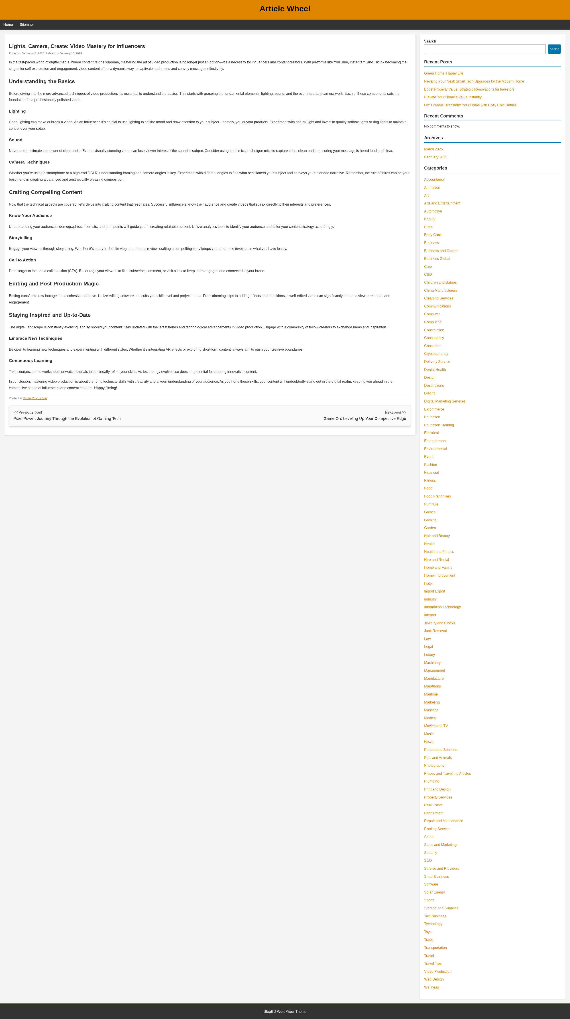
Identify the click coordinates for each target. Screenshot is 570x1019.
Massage (431, 710)
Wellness (431, 987)
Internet (430, 615)
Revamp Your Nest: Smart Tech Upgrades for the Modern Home (474, 81)
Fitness (430, 480)
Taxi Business (435, 916)
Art (426, 195)
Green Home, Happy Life (443, 73)
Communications (437, 306)
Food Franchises (437, 496)
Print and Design (437, 789)
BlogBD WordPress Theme (285, 1011)
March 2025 (433, 149)
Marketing (432, 702)
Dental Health (435, 370)
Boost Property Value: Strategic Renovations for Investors (469, 89)
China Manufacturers (440, 290)
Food (428, 488)
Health (429, 544)
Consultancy (434, 338)
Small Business (436, 876)
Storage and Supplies (441, 908)
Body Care (432, 235)
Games (430, 512)
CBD (428, 274)
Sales (428, 837)
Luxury (429, 655)
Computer (432, 314)
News (428, 742)
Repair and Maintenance (443, 821)
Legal (428, 647)
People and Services (440, 750)
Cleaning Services (438, 298)
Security (430, 853)
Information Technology (442, 607)
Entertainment (435, 441)
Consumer (432, 346)
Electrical (431, 433)
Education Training (439, 425)
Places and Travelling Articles (447, 773)
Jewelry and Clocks (439, 623)
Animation (432, 187)
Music (429, 734)
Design (430, 377)
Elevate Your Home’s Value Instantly (453, 97)
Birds (428, 227)
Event (428, 457)
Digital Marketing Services (445, 401)
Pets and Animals (438, 758)
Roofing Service (437, 829)
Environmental (435, 449)
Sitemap (26, 24)
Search (430, 41)
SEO (428, 860)
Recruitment (433, 813)
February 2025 (435, 157)
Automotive (433, 211)
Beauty (429, 219)
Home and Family (438, 567)
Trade (428, 940)
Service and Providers (441, 868)
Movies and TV (436, 726)
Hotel (428, 583)
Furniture (431, 504)
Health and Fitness (439, 552)
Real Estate (433, 805)
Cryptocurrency (436, 354)
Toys (428, 932)
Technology (433, 924)
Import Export (434, 591)
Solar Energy (434, 892)
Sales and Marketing (440, 845)
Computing (433, 322)
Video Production (35, 398)
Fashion (430, 465)
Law (427, 639)
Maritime (431, 694)
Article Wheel (285, 8)
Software (431, 884)
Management (434, 670)
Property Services (438, 797)
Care (428, 267)
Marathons (432, 686)
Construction (434, 330)
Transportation (435, 948)
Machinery (432, 663)
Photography (434, 765)
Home (8, 24)
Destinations (434, 385)
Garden (430, 528)
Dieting (430, 393)
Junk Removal (435, 631)
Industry (430, 599)
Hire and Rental (436, 560)
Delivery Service (437, 362)
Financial (431, 472)
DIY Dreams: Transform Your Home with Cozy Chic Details (470, 105)
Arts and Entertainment (442, 203)
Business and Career (441, 251)
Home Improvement (439, 575)
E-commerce (434, 409)
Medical (430, 718)
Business (431, 243)
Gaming (430, 520)
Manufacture (434, 678)
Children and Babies (440, 282)
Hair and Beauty (437, 536)
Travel (429, 956)
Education (432, 417)
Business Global (437, 259)
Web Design (434, 979)
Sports (429, 900)
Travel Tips (433, 963)
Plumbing (431, 781)
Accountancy (434, 179)
